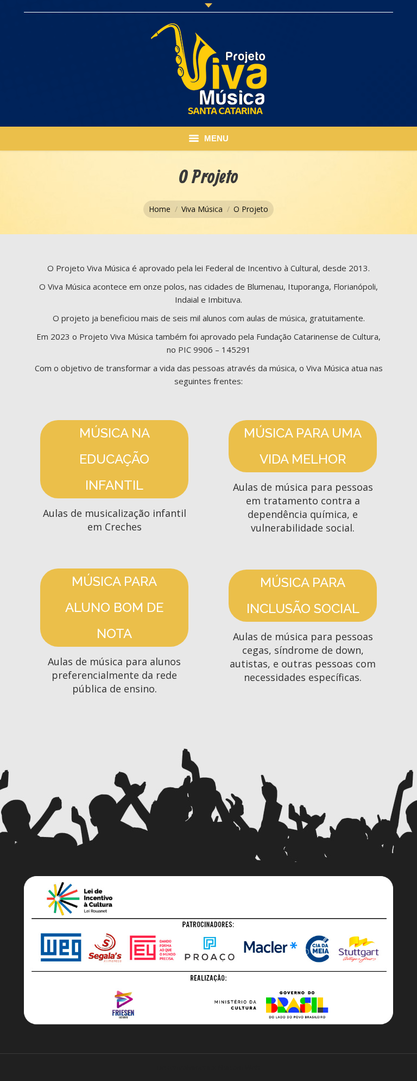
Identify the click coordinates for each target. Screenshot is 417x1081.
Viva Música (202, 209)
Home (159, 209)
